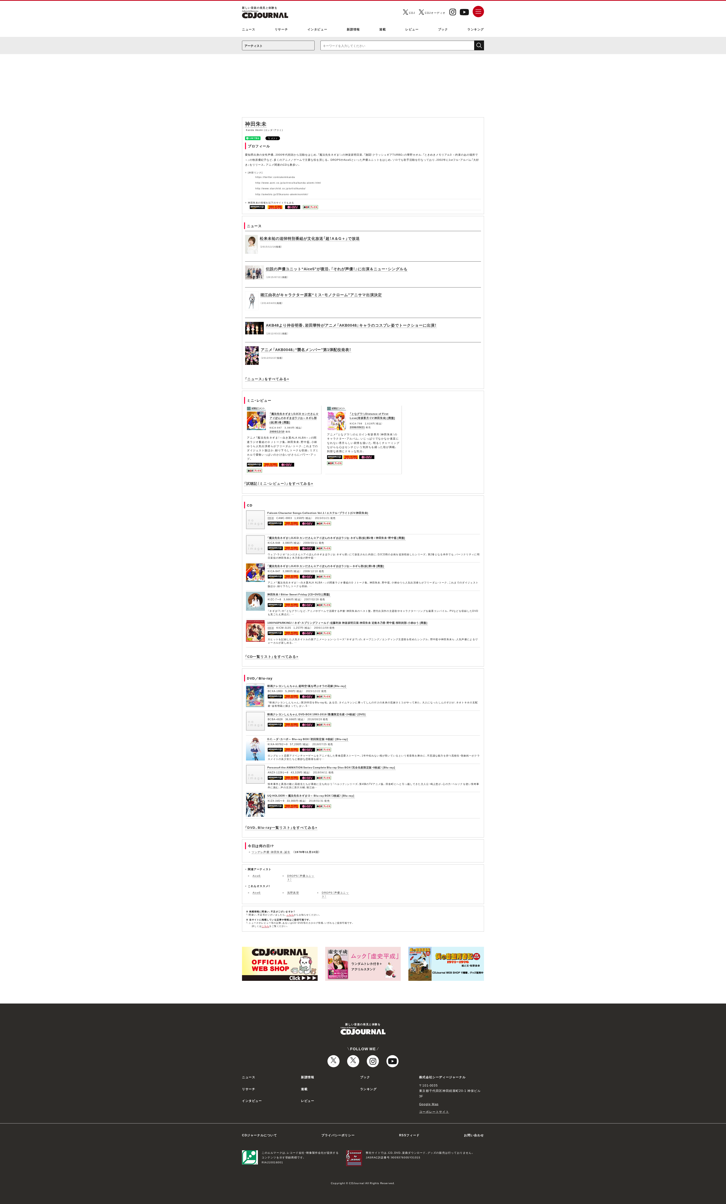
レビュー (412, 29)
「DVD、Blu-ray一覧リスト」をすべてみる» (281, 827)
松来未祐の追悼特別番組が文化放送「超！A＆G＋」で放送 (310, 238)
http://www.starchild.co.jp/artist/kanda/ (280, 188)
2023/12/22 (313, 691)
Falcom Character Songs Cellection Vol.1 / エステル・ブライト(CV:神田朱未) (317, 513)
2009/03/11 (310, 543)
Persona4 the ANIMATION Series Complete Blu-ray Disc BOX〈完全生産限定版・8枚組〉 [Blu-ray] (331, 767)
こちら (290, 914)
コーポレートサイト (434, 1111)
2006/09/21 (357, 427)
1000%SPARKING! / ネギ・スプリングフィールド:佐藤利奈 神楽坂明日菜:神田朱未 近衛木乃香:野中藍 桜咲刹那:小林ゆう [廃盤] (347, 623)
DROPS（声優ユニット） (300, 877)
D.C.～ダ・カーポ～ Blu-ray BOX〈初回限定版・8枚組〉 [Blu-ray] (307, 739)
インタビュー (317, 29)
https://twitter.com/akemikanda (275, 177)
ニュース (248, 29)
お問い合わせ (474, 1135)
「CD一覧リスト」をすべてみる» (272, 656)
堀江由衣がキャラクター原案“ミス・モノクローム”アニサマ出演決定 (321, 294)
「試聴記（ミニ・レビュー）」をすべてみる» (278, 483)
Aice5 (257, 876)
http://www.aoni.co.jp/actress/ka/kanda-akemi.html (288, 182)
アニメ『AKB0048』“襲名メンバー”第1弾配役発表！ (306, 349)
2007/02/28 (311, 599)
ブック (443, 29)
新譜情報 (353, 29)
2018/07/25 (319, 744)
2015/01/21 (322, 518)
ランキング (475, 29)
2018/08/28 (314, 719)
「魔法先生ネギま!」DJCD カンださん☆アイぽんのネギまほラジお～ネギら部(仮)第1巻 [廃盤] (294, 418)
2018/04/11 (320, 772)
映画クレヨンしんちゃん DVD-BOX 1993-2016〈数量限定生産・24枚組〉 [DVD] (316, 714)
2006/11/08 (321, 627)
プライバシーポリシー (338, 1135)
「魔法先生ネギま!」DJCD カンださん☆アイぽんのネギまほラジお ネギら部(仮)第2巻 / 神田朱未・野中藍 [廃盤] (336, 538)
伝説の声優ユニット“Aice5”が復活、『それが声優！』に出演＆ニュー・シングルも (337, 268)
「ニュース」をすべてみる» (267, 378)
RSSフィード (409, 1135)
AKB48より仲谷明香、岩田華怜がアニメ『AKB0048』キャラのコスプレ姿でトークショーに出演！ (351, 325)
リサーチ (281, 29)
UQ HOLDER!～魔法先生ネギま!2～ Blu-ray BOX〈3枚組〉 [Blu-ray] (310, 795)
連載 (382, 29)
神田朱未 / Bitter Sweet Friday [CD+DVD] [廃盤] (298, 594)
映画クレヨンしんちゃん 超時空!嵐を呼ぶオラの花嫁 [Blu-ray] (306, 686)
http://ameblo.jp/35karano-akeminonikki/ (281, 194)
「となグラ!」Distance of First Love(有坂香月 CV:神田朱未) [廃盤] (372, 416)
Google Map (429, 1104)
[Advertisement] (363, 87)
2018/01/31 (316, 800)
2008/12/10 (277, 431)
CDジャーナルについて (259, 1135)
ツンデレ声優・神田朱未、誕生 (271, 852)
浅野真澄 (293, 892)
